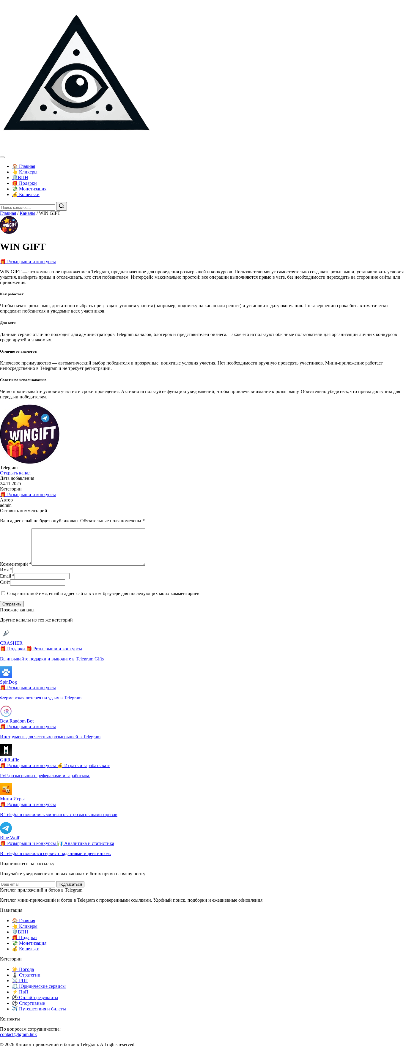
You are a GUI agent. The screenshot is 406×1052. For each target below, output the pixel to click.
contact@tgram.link (18, 1034)
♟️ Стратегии (26, 974)
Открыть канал (15, 472)
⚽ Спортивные (28, 1003)
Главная (8, 213)
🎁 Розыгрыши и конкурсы (28, 261)
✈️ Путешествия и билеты (39, 1008)
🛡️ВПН (20, 177)
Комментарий (16, 564)
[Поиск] (61, 206)
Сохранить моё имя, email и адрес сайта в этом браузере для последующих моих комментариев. (104, 593)
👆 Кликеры (24, 171)
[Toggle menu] (2, 157)
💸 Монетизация (29, 188)
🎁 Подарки (24, 183)
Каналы (27, 213)
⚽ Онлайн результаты (35, 997)
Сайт (5, 582)
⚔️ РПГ (20, 980)
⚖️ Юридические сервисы (39, 986)
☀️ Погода (23, 969)
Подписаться (70, 884)
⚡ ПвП (20, 991)
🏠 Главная (23, 166)
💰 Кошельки (26, 194)
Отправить (11, 604)
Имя (6, 569)
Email (7, 575)
